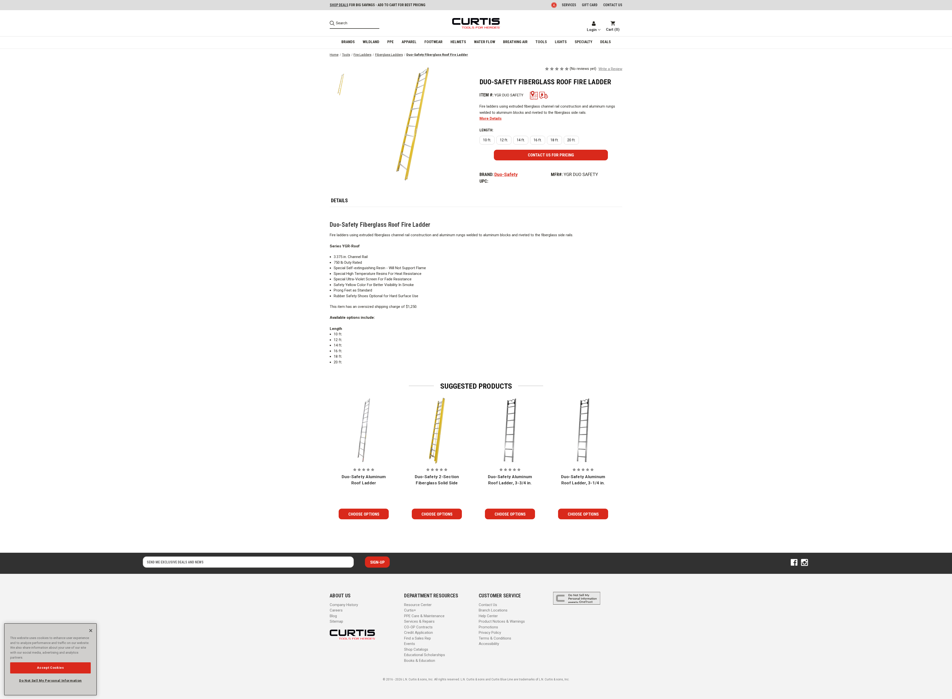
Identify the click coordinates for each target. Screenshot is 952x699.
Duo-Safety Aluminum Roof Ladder (364, 480)
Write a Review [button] (610, 69)
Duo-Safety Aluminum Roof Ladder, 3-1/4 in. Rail (583, 480)
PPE (390, 42)
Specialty (583, 42)
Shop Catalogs (416, 649)
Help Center (488, 616)
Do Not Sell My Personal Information (50, 680)
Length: (486, 130)
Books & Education (419, 660)
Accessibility (489, 643)
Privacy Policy (490, 632)
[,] (363, 430)
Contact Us (488, 605)
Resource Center (418, 605)
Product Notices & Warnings (502, 621)
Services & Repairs (419, 621)
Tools (541, 42)
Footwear (433, 42)
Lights (561, 42)
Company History (344, 605)
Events (409, 643)
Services (569, 5)
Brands (348, 42)
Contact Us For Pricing (551, 154)
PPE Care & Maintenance (424, 616)
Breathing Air (515, 42)
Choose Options (363, 514)
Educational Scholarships (424, 655)
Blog (333, 616)
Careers (336, 610)
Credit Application (418, 632)
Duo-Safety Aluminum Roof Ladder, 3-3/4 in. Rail (510, 480)
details (339, 201)
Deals (605, 42)
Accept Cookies (50, 668)
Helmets (458, 42)
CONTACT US (612, 5)
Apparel (409, 42)
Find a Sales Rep (417, 638)
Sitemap (336, 621)
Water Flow (484, 42)
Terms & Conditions (495, 638)
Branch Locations (493, 610)
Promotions (488, 627)
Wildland (371, 42)
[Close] (90, 630)
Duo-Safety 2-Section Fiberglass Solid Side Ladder (437, 480)
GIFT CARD (589, 5)
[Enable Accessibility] (554, 5)
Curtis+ (410, 610)
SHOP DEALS (339, 5)
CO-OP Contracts (418, 627)
